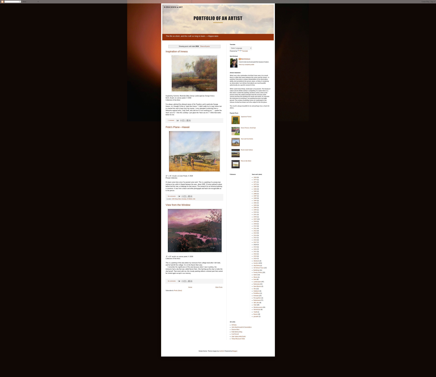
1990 (255, 200)
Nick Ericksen (245, 59)
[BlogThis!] (183, 120)
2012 (255, 231)
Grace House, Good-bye (248, 128)
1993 (255, 205)
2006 (255, 217)
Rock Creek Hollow (247, 150)
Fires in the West (246, 161)
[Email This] (181, 120)
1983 (255, 186)
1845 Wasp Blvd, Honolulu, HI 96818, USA (183, 199)
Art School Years (259, 268)
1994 (255, 207)
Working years (258, 307)
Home (190, 287)
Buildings (256, 270)
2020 (255, 249)
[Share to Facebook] (187, 120)
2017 (255, 242)
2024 (255, 258)
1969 (255, 177)
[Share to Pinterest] (190, 120)
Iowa (255, 279)
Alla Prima (257, 265)
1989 (255, 198)
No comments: (172, 196)
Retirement (257, 300)
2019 (255, 247)
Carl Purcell (235, 334)
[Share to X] (185, 120)
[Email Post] (177, 120)
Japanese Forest (246, 116)
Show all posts (205, 46)
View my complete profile (246, 64)
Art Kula (234, 325)
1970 (255, 179)
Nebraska (257, 284)
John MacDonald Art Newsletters (242, 327)
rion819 (221, 351)
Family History (258, 272)
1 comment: (171, 120)
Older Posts (218, 287)
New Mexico (257, 286)
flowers (256, 314)
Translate (245, 51)
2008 (255, 221)
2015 (255, 237)
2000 (255, 212)
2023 (255, 256)
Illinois (256, 277)
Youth (255, 312)
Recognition (257, 298)
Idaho (255, 275)
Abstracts (256, 261)
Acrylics (256, 263)
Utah (255, 305)
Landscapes (257, 281)
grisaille (256, 316)
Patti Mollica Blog (237, 332)
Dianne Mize (235, 329)
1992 (255, 203)
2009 (255, 224)
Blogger (234, 351)
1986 (255, 193)
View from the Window (178, 204)
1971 (255, 182)
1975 (255, 184)
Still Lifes (256, 302)
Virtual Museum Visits (238, 339)
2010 (255, 226)
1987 (255, 196)
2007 (255, 219)
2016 (255, 240)
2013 (255, 233)
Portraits (256, 295)
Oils (255, 289)
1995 (255, 210)
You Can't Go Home (247, 139)
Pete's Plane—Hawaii (178, 127)
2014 (255, 235)
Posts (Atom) (178, 290)
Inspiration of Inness (177, 51)
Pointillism (257, 293)
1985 (255, 191)
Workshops (257, 309)
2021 (255, 251)
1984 (255, 189)
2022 (255, 254)
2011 (255, 228)
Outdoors (256, 291)
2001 (255, 214)
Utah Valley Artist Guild (238, 336)
